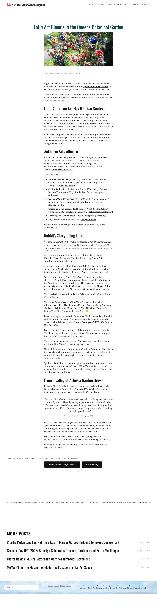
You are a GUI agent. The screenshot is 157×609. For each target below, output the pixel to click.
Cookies (68, 586)
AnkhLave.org (92, 464)
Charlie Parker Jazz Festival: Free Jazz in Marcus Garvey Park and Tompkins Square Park (63, 542)
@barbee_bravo (67, 185)
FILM (119, 4)
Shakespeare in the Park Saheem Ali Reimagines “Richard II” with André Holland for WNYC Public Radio (54, 502)
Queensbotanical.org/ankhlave (62, 464)
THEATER (110, 4)
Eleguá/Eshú (103, 286)
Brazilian (57, 73)
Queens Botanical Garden (95, 86)
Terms (56, 586)
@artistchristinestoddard (100, 211)
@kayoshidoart (88, 219)
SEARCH (145, 4)
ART (125, 4)
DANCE (92, 4)
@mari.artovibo (56, 205)
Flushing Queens (66, 73)
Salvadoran (76, 73)
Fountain (72, 308)
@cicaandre (54, 195)
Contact (50, 586)
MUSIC (101, 4)
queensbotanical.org (62, 169)
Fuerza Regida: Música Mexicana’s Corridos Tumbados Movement (48, 559)
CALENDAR (134, 4)
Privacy (62, 586)
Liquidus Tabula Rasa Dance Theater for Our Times (125, 502)
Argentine (47, 73)
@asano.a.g (100, 215)
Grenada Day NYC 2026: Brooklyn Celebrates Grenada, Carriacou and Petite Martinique (63, 551)
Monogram (87, 322)
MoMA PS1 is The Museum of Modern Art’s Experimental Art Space (49, 567)
